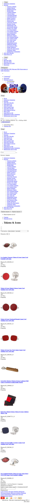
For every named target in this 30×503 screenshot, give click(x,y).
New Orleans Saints (12, 38)
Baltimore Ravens (11, 9)
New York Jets (10, 41)
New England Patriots (12, 37)
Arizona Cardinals (11, 6)
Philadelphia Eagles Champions (12, 114)
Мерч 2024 (7, 111)
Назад (5, 2)
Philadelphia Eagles (12, 43)
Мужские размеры (6, 493)
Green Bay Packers (12, 22)
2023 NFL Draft (8, 105)
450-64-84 (5, 122)
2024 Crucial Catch (9, 107)
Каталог (6, 5)
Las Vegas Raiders (11, 30)
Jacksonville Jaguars (12, 27)
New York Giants (11, 40)
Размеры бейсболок (19, 491)
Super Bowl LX (8, 54)
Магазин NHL (8, 60)
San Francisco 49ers (12, 46)
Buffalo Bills (10, 11)
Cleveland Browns (11, 16)
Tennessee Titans (11, 50)
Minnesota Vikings (12, 35)
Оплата (6, 491)
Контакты (6, 64)
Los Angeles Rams (12, 32)
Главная (6, 217)
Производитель (8, 218)
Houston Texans (11, 24)
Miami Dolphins (11, 34)
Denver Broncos (11, 19)
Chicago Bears (10, 14)
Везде (5, 98)
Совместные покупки (17, 494)
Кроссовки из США (9, 63)
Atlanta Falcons (11, 8)
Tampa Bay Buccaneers (13, 48)
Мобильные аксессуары (10, 116)
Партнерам (8, 494)
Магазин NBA (8, 62)
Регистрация (10, 82)
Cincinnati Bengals (12, 15)
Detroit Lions (10, 21)
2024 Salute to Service (9, 110)
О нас (5, 59)
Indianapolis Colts (11, 25)
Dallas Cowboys (11, 18)
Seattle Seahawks (11, 47)
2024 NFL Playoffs (9, 108)
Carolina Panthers (11, 12)
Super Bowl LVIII (8, 113)
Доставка (10, 491)
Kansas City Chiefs (12, 28)
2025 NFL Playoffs (9, 53)
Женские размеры (16, 493)
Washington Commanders (13, 51)
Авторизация (10, 81)
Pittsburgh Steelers (11, 44)
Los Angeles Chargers (12, 31)
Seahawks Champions (9, 3)
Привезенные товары (6, 496)
